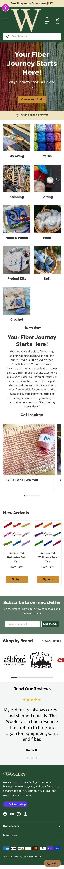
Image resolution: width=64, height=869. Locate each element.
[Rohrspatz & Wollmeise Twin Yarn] (16, 534)
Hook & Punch (16, 238)
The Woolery (15, 856)
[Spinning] (16, 178)
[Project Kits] (16, 260)
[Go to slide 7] (39, 495)
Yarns (47, 156)
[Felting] (47, 178)
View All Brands (51, 641)
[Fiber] (47, 219)
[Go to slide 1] (24, 495)
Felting (47, 197)
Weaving (17, 156)
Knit (47, 278)
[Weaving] (16, 137)
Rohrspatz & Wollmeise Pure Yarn (47, 557)
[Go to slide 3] (29, 495)
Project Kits (17, 278)
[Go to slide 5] (34, 495)
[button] (57, 20)
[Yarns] (47, 137)
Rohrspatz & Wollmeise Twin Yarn (16, 557)
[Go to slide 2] (27, 495)
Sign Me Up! (50, 624)
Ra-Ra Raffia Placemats (22, 479)
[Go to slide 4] (32, 495)
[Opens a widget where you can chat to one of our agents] (52, 863)
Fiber (47, 238)
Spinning (17, 197)
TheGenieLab (35, 856)
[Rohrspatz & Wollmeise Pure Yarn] (47, 534)
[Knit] (47, 260)
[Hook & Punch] (16, 219)
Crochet (16, 319)
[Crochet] (16, 301)
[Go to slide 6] (37, 495)
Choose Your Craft (32, 99)
